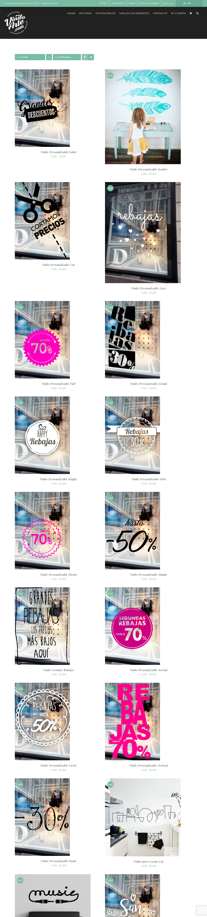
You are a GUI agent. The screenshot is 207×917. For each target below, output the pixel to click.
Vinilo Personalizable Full (58, 384)
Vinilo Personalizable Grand (148, 384)
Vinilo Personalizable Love (148, 288)
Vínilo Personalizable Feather (148, 169)
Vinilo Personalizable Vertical (148, 765)
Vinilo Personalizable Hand (58, 861)
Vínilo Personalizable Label (58, 152)
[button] (197, 13)
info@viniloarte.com (49, 3)
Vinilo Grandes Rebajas (58, 670)
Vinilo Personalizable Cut (58, 265)
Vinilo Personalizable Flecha (58, 574)
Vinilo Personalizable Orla (148, 479)
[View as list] (91, 57)
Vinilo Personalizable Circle (58, 765)
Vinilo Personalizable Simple (148, 574)
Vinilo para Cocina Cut (149, 861)
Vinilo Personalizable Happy (58, 479)
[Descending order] (49, 57)
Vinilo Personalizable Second (148, 670)
